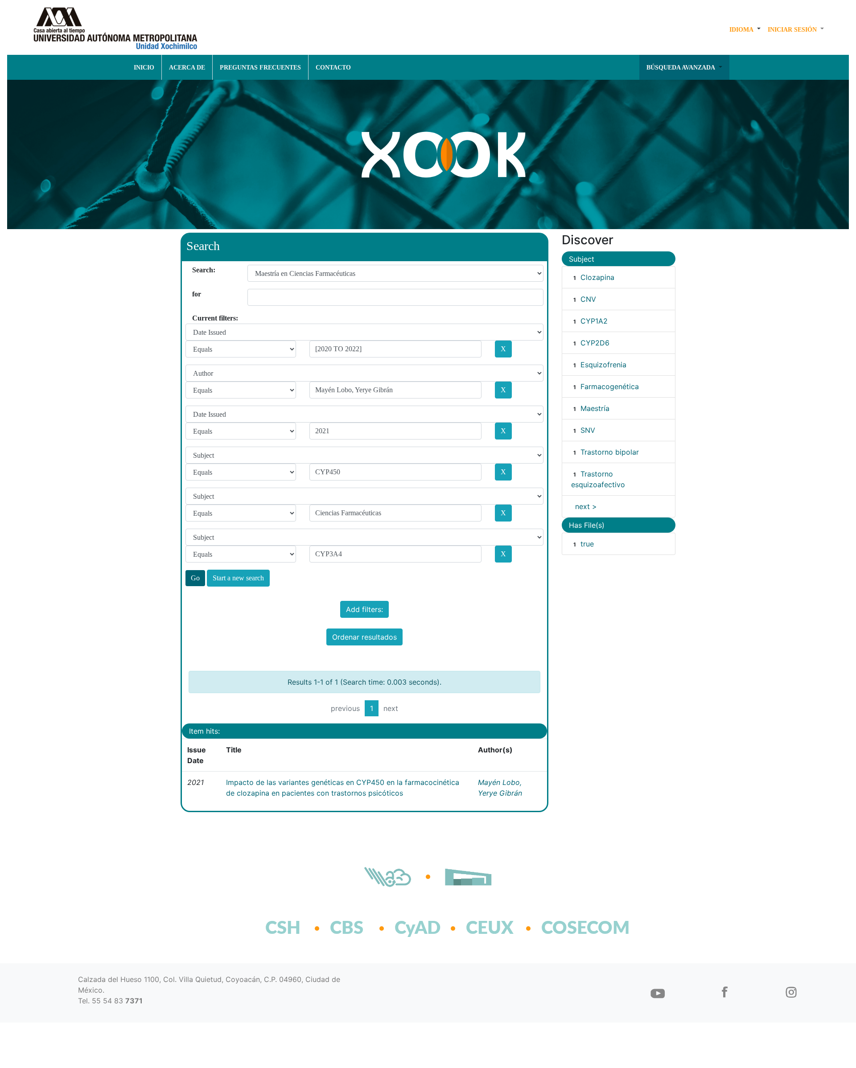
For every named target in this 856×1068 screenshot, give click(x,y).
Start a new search (238, 578)
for (195, 294)
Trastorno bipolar (609, 452)
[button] (745, 29)
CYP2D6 (594, 342)
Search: (195, 270)
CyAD (417, 928)
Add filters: (364, 609)
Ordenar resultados (364, 637)
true (587, 543)
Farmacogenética (609, 386)
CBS (346, 928)
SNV (587, 430)
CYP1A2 (594, 320)
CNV (588, 299)
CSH (282, 928)
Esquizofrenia (603, 364)
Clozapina (597, 277)
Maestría (594, 408)
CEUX (490, 928)
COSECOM (566, 928)
